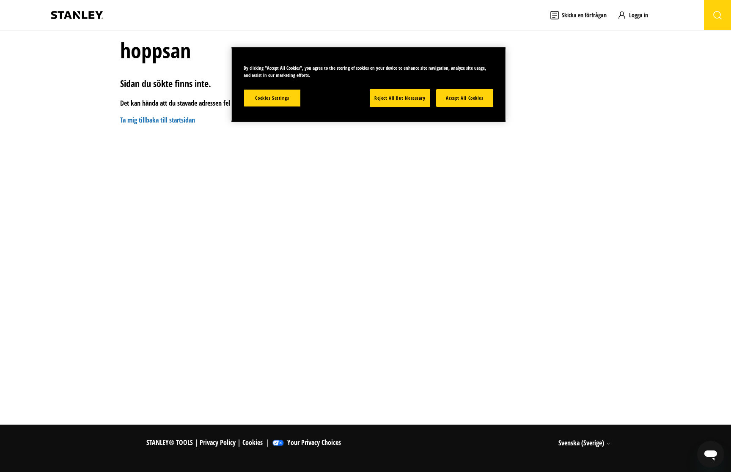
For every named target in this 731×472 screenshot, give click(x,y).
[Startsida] (77, 15)
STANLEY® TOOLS (169, 442)
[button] (637, 15)
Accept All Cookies (464, 98)
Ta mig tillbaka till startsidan (157, 120)
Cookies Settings (272, 98)
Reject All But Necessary (400, 98)
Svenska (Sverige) (582, 443)
